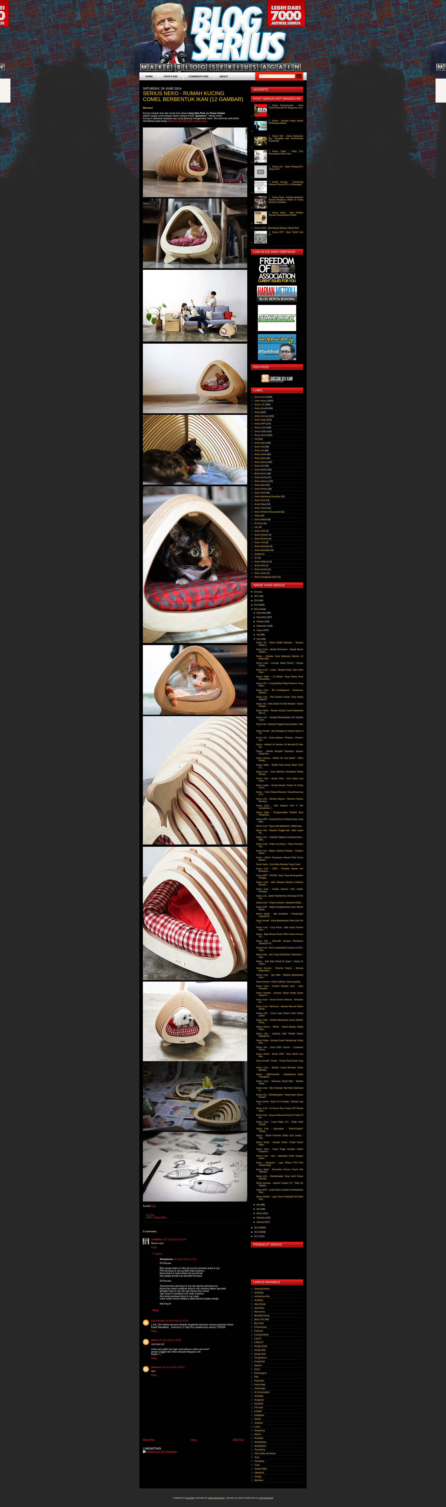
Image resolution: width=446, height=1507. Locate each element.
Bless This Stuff (261, 1319)
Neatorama (259, 1430)
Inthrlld (257, 1419)
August (260, 630)
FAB (256, 1377)
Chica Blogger (266, 1498)
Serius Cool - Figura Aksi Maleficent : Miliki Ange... (279, 826)
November (261, 617)
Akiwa (154, 1340)
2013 (256, 1227)
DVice (257, 1369)
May (258, 1204)
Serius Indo (259, 443)
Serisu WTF (259, 531)
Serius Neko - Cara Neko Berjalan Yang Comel (278, 864)
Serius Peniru (260, 489)
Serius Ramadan (262, 550)
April (258, 1209)
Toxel (256, 1457)
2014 (256, 609)
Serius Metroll (260, 519)
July (258, 634)
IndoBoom (259, 1415)
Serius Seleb (260, 454)
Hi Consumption (262, 1392)
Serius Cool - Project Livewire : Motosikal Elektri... (279, 902)
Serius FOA (259, 500)
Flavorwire (259, 1381)
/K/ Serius (258, 523)
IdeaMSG (258, 1404)
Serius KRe (259, 565)
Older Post (238, 1439)
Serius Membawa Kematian (267, 496)
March (259, 1213)
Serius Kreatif (260, 408)
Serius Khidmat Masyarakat (267, 512)
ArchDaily (259, 1292)
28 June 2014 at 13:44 (174, 1239)
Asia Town (259, 1308)
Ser (256, 558)
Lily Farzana (157, 1320)
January (260, 1222)
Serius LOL (259, 404)
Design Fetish (260, 1346)
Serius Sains (260, 573)
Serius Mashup (261, 481)
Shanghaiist (260, 1446)
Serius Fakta (260, 420)
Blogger (190, 1498)
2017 (256, 596)
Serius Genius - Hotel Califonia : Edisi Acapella (278, 982)
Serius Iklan (260, 485)
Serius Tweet (260, 508)
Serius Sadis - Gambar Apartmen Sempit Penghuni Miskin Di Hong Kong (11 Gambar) (286, 199)
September (261, 626)
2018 (256, 592)
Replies (158, 1254)
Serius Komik (260, 477)
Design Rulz (260, 1354)
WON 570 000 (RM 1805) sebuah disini (187, 121)
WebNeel (258, 1480)
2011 (256, 1236)
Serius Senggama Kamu (266, 577)
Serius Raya (260, 504)
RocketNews (260, 1442)
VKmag (257, 1476)
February (261, 1218)
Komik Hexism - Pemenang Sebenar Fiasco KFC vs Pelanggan (286, 183)
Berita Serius (260, 473)
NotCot (257, 1434)
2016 (256, 600)
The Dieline (259, 1449)
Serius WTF (259, 424)
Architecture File (262, 1296)
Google (257, 554)
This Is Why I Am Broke (265, 1453)
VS (255, 439)
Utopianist (259, 1472)
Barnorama (259, 1312)
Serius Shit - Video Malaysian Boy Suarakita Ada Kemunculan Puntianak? (286, 138)
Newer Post (149, 1439)
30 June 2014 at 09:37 (173, 1367)
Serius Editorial (261, 561)
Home (149, 76)
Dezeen (258, 1365)
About (223, 76)
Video (257, 515)
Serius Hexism (261, 535)
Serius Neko (160, 1217)
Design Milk (260, 1350)
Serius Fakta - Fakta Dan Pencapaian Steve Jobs (286, 152)
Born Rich (259, 1323)
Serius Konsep (261, 416)
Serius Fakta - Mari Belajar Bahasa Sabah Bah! (276, 228)
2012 (256, 1232)
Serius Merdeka (261, 546)
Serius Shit (259, 446)
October (260, 621)
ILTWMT (258, 1411)
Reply (154, 1247)
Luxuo (257, 1426)
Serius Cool (260, 397)
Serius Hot (259, 450)
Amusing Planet (261, 1289)
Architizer (258, 1300)
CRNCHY (259, 1342)
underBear (156, 1239)
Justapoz (258, 1423)
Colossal (258, 1331)
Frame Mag (259, 1384)
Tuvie (257, 1465)
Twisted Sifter (260, 1469)
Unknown (156, 1367)
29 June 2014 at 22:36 (170, 1340)
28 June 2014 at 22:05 (177, 1320)
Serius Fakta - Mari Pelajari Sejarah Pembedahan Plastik (286, 213)
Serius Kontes (261, 569)
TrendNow (259, 1461)
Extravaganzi (260, 1373)
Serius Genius (261, 462)
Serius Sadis (260, 431)
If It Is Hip (258, 1407)
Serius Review (261, 538)
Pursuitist (258, 1438)
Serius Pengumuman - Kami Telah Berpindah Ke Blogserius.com (286, 106)
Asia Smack (260, 1304)
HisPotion (259, 1396)
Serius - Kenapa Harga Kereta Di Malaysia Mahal (286, 121)
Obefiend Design (216, 1498)
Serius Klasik (260, 435)
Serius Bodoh (260, 469)
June (259, 639)
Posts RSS (171, 76)
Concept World (261, 1335)
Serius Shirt (259, 492)
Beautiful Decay (261, 1315)
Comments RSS (198, 76)
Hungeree (259, 1400)
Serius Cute (260, 427)
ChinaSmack (260, 1327)
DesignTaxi (259, 1361)
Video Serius (260, 401)
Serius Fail (259, 466)
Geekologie (259, 1388)
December (261, 613)
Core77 (258, 1338)
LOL (256, 527)
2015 (256, 605)
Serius (257, 412)
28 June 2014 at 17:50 (185, 1259)
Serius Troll (259, 542)
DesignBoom (260, 1358)
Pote (153, 1206)
